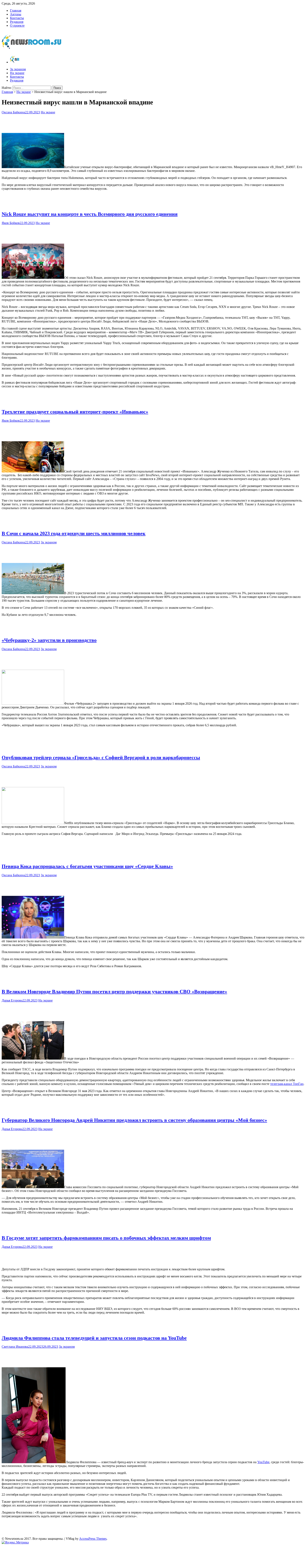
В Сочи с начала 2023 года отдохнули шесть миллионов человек (74, 533)
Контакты (17, 18)
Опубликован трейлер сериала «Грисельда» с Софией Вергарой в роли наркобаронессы (101, 757)
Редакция (16, 22)
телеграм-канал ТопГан (287, 1084)
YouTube (263, 1462)
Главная (15, 10)
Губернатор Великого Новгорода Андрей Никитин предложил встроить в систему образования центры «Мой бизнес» (134, 1120)
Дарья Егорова (12, 1000)
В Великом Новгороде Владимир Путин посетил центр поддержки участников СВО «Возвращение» (114, 991)
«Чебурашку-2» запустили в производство (49, 640)
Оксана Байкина (13, 112)
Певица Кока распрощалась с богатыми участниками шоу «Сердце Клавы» (87, 866)
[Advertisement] (153, 122)
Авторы (15, 14)
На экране (17, 73)
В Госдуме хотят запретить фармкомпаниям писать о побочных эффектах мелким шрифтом (106, 1238)
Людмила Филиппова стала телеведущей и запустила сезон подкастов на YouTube (94, 1338)
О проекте (17, 25)
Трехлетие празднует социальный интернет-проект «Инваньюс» (75, 411)
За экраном (18, 69)
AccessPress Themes (93, 1538)
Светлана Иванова (15, 1346)
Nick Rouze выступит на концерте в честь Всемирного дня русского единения (90, 214)
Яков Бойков (11, 223)
